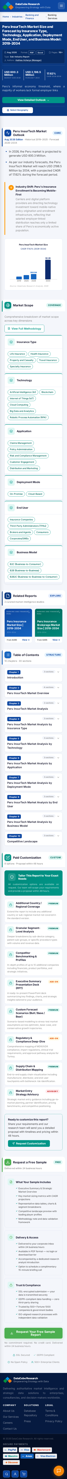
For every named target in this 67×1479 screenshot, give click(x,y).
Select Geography (19, 110)
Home (6, 16)
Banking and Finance (32, 17)
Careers (7, 1422)
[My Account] (15, 1474)
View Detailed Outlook (31, 99)
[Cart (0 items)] (23, 1474)
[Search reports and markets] (6, 1474)
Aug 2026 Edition (13, 139)
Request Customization (31, 1143)
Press (27, 1421)
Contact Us (10, 1428)
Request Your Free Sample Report (35, 1333)
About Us (8, 1410)
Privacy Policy (53, 1421)
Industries (17, 16)
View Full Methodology (26, 328)
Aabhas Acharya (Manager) (28, 60)
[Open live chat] (59, 1471)
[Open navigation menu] (61, 5)
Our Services (11, 1416)
